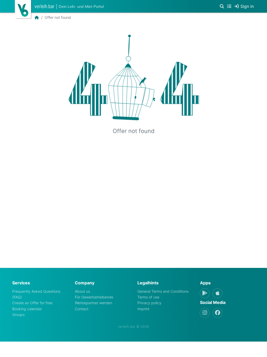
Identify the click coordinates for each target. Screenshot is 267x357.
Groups (18, 314)
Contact (81, 309)
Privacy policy (149, 303)
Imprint (143, 309)
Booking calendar (27, 309)
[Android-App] (204, 293)
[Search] (222, 6)
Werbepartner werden (93, 303)
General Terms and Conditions (163, 291)
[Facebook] (217, 313)
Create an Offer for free (32, 303)
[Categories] (229, 6)
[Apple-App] (217, 293)
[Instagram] (204, 313)
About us (82, 291)
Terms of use (148, 297)
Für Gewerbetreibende (94, 297)
